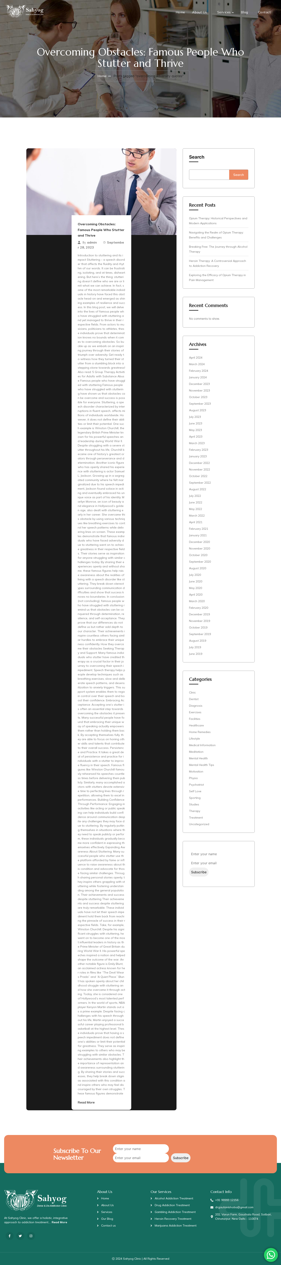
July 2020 (195, 575)
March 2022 (197, 515)
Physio (193, 778)
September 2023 (200, 403)
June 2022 (195, 502)
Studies (194, 804)
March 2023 (197, 443)
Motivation (196, 771)
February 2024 (198, 371)
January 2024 (198, 377)
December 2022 (199, 463)
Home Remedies (200, 732)
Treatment (196, 817)
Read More (86, 1102)
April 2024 (195, 357)
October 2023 (198, 397)
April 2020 (195, 594)
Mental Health (198, 758)
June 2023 (195, 423)
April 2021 (195, 522)
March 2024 (197, 364)
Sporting (195, 798)
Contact (264, 12)
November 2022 (199, 469)
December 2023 (199, 384)
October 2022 (198, 476)
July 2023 (195, 417)
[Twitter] (20, 1236)
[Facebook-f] (10, 1236)
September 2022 (200, 482)
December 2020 (199, 542)
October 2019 (198, 627)
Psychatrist (196, 784)
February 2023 (198, 450)
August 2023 (197, 410)
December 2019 (199, 614)
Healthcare (196, 725)
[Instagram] (31, 1236)
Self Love (195, 791)
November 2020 (199, 548)
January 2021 (198, 535)
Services (224, 12)
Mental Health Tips (201, 765)
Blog (244, 12)
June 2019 (195, 654)
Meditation (196, 752)
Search (196, 157)
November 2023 (199, 390)
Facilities (194, 719)
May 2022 (195, 509)
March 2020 (197, 601)
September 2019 (200, 634)
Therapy (194, 811)
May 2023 (195, 430)
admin (92, 242)
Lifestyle (194, 738)
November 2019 (199, 621)
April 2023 (195, 436)
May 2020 (195, 588)
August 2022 (197, 489)
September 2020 (200, 561)
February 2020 (198, 608)
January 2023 (198, 456)
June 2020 (195, 581)
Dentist (194, 699)
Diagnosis (195, 705)
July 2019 (195, 647)
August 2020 (197, 568)
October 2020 (198, 555)
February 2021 (198, 529)
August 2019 (197, 640)
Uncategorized (199, 824)
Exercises (195, 712)
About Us (199, 12)
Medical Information (202, 745)
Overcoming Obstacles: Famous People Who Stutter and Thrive (101, 229)
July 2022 (195, 496)
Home (180, 12)
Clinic (192, 692)
